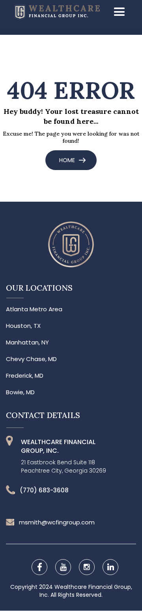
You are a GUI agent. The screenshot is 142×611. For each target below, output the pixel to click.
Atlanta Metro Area (34, 309)
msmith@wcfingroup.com (57, 522)
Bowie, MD (20, 392)
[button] (117, 12)
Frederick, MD (24, 375)
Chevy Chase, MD (31, 359)
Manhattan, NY (27, 342)
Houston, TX (23, 325)
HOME (67, 160)
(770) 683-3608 (44, 490)
